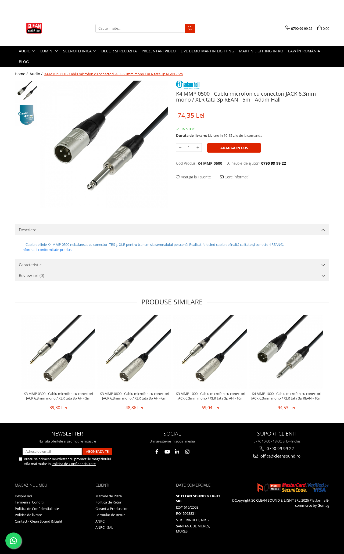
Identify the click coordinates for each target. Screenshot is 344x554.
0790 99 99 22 (280, 448)
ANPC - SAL (104, 527)
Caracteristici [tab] (30, 264)
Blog (24, 61)
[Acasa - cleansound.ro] (42, 28)
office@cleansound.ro (279, 456)
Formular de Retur (110, 514)
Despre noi (23, 496)
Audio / (37, 73)
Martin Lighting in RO (261, 50)
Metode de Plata (108, 496)
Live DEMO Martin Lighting (207, 50)
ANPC (100, 521)
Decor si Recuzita (119, 50)
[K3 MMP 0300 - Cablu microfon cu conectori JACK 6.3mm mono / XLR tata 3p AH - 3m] (58, 352)
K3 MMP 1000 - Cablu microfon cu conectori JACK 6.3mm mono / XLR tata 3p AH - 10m (210, 396)
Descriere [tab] (27, 229)
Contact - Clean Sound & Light (38, 521)
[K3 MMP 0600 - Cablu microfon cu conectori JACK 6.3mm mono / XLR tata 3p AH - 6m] (134, 352)
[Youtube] (167, 451)
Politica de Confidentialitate (74, 463)
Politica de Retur (108, 502)
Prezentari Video (159, 50)
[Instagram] (187, 451)
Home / (22, 73)
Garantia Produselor (111, 508)
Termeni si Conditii (29, 502)
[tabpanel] (104, 144)
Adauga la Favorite (195, 176)
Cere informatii (236, 176)
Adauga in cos (234, 147)
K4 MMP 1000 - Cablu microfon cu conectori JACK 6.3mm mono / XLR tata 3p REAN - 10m (286, 396)
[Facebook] (157, 451)
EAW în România (304, 50)
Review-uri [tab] (31, 275)
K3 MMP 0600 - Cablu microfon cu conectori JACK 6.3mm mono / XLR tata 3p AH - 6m (134, 396)
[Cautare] (190, 28)
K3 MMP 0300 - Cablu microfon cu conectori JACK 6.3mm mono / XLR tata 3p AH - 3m (58, 396)
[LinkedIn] (177, 451)
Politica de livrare (28, 514)
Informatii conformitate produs (46, 249)
